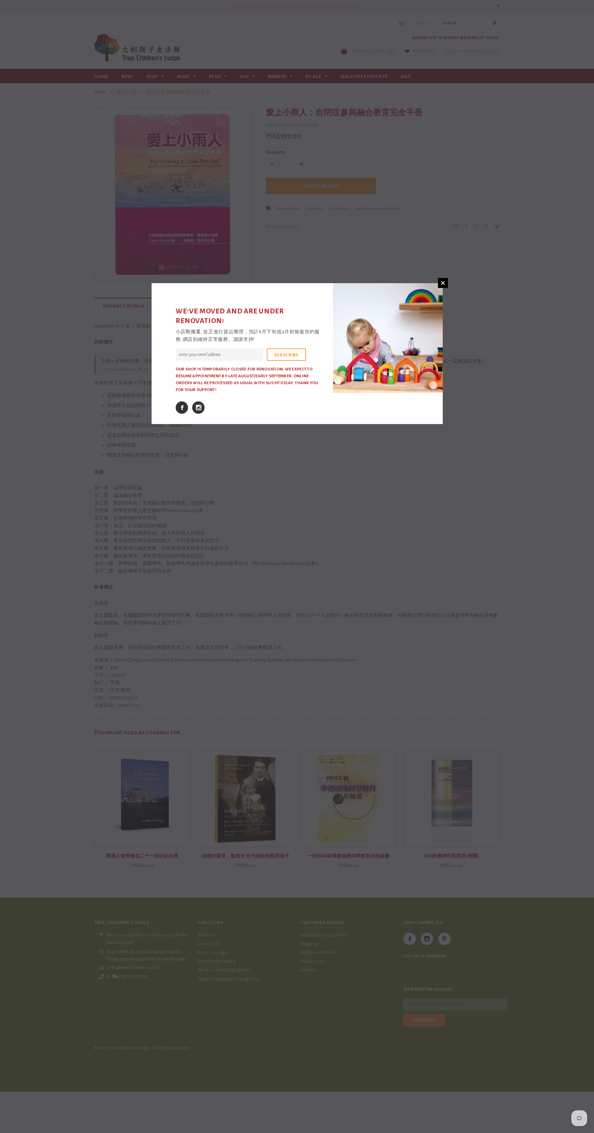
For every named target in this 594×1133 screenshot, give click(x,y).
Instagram (198, 407)
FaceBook (182, 407)
